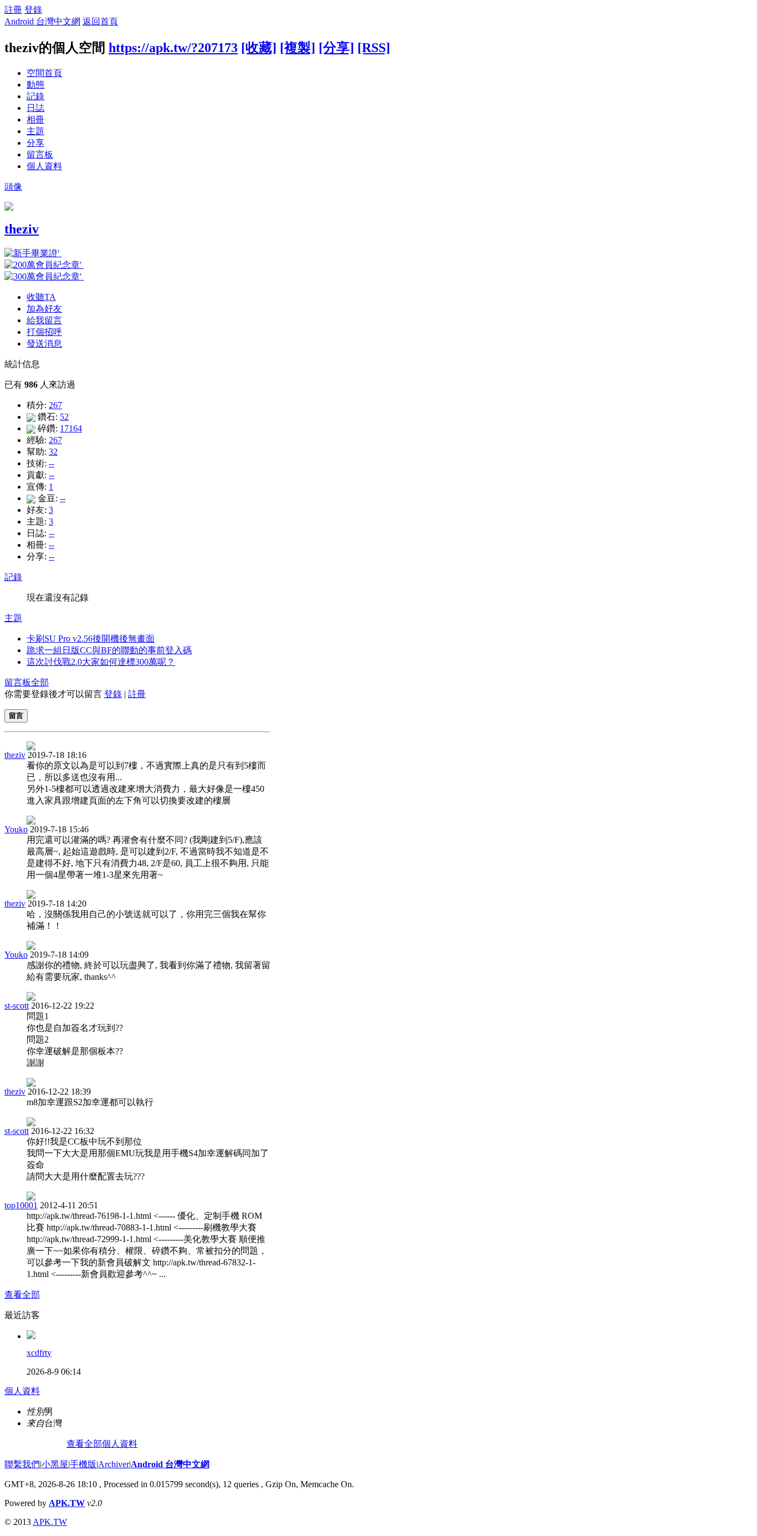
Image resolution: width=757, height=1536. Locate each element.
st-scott (16, 1005)
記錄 (35, 96)
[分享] (336, 47)
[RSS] (373, 47)
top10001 (21, 1205)
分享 (35, 143)
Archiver (113, 1464)
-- (51, 463)
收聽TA (41, 297)
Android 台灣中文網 (42, 21)
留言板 (40, 154)
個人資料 (44, 166)
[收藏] (259, 47)
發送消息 (44, 343)
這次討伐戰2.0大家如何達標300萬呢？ (101, 662)
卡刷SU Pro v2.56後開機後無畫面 (91, 638)
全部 (40, 682)
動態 (35, 84)
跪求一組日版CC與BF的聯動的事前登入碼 (109, 650)
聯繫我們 (22, 1464)
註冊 (13, 9)
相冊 (35, 119)
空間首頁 (44, 73)
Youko (16, 829)
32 (53, 451)
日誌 (35, 108)
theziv (21, 229)
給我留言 (44, 320)
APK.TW (67, 1503)
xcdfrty (39, 1352)
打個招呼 (44, 332)
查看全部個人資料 (102, 1443)
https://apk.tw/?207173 (173, 47)
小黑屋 (55, 1464)
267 (55, 405)
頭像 (13, 186)
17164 (71, 428)
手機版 (83, 1464)
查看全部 (22, 1294)
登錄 (33, 9)
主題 (35, 131)
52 (64, 416)
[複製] (297, 47)
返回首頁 (100, 21)
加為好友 (44, 308)
